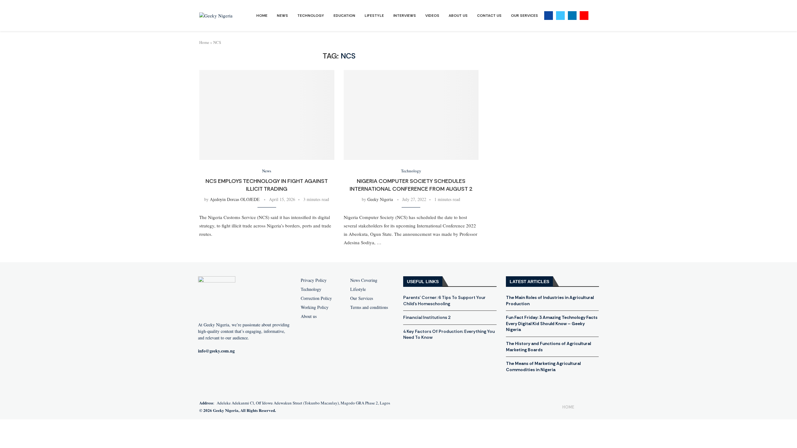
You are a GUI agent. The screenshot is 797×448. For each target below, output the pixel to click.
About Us (458, 15)
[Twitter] (560, 15)
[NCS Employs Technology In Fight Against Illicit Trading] (266, 115)
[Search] (595, 16)
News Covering (363, 280)
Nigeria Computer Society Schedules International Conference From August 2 (411, 184)
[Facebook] (548, 15)
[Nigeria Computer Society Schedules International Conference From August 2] (411, 115)
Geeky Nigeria (380, 199)
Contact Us (489, 15)
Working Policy (314, 307)
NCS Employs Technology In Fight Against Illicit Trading (266, 184)
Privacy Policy (314, 280)
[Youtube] (584, 15)
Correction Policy (316, 298)
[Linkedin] (572, 15)
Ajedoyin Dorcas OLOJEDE (235, 199)
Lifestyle (374, 15)
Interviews (404, 15)
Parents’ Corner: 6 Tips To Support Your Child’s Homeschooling (444, 300)
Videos (432, 15)
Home (261, 15)
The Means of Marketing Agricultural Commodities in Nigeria (543, 366)
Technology (310, 15)
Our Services (524, 15)
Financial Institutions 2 (426, 317)
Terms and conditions (369, 307)
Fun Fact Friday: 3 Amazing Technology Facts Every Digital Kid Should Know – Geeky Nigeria (551, 323)
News (282, 15)
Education (344, 15)
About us (309, 316)
